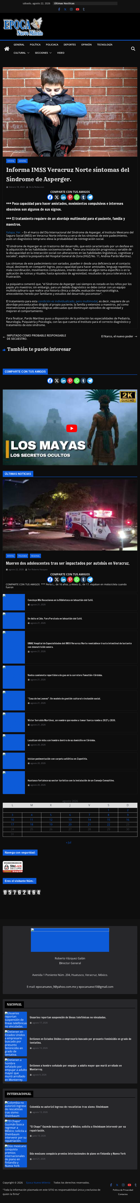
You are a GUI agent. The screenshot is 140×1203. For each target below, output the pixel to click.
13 (70, 820)
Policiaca (52, 44)
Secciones (41, 52)
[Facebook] (50, 197)
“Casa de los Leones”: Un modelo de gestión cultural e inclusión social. (64, 698)
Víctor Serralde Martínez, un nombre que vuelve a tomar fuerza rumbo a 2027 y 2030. (72, 720)
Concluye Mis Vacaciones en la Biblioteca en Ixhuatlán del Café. (60, 600)
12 (50, 820)
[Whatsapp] (77, 197)
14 (89, 820)
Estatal (11, 161)
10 (12, 820)
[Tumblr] (83, 197)
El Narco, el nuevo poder (117, 336)
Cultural (20, 52)
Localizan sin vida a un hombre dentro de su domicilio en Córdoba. (62, 740)
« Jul (68, 842)
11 (31, 820)
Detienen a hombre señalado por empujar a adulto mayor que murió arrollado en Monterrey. (76, 1067)
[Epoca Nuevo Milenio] (7, 49)
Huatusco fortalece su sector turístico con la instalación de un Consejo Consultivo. (71, 780)
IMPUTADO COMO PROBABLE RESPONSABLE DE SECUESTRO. (36, 337)
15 (108, 820)
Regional (35, 556)
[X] (57, 197)
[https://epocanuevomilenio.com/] (22, 891)
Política (35, 44)
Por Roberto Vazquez (38, 569)
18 (31, 824)
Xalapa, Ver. (13, 232)
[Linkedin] (63, 197)
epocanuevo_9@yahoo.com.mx (56, 987)
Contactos (123, 1194)
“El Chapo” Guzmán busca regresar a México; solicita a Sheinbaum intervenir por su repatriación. (78, 1128)
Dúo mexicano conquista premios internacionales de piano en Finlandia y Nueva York (78, 1153)
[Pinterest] (70, 197)
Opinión (86, 44)
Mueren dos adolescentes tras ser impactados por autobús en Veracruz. (68, 563)
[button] (28, 52)
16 (127, 820)
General (19, 44)
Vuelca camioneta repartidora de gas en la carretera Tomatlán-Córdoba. (65, 675)
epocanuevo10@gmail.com (96, 987)
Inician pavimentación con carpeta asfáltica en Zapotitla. (58, 759)
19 (50, 824)
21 (89, 824)
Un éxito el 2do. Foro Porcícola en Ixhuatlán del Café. (55, 618)
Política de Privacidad (123, 1189)
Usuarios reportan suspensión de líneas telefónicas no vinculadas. (68, 1017)
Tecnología (104, 44)
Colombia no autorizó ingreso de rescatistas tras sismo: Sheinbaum (69, 1107)
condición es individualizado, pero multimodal (67, 301)
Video (60, 52)
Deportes (70, 44)
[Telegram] (90, 197)
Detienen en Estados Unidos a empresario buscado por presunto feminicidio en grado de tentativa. (80, 1041)
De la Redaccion (36, 187)
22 (108, 824)
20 (70, 824)
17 (12, 824)
